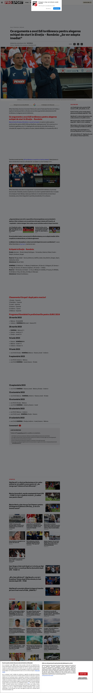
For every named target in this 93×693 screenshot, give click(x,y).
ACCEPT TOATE (83, 673)
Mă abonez (56, 8)
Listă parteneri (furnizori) (47, 675)
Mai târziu (48, 8)
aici (28, 682)
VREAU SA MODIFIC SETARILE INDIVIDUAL (82, 678)
